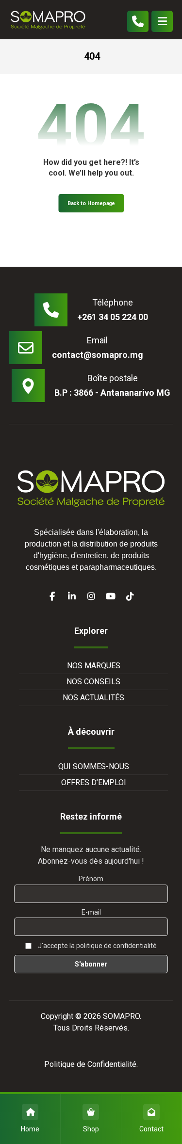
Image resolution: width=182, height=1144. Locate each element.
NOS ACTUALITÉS (93, 697)
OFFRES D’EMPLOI (93, 782)
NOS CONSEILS (93, 681)
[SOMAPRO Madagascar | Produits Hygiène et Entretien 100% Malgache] (48, 19)
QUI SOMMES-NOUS (93, 766)
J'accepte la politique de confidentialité (96, 946)
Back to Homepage (91, 203)
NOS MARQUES (93, 665)
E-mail (91, 912)
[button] (162, 21)
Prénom (91, 879)
